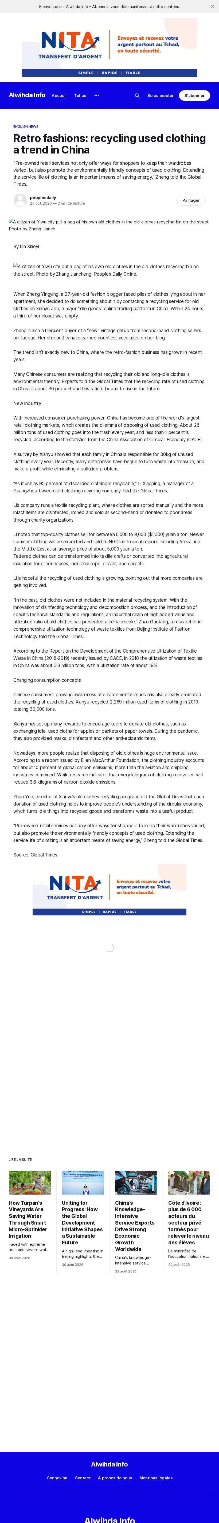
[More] (96, 95)
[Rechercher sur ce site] (137, 95)
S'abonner (195, 95)
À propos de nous (115, 1477)
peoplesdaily (43, 197)
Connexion (57, 1477)
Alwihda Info (27, 95)
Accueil (59, 95)
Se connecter (160, 95)
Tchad (80, 95)
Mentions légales (156, 1477)
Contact (83, 1477)
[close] (212, 6)
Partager (191, 200)
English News (26, 126)
